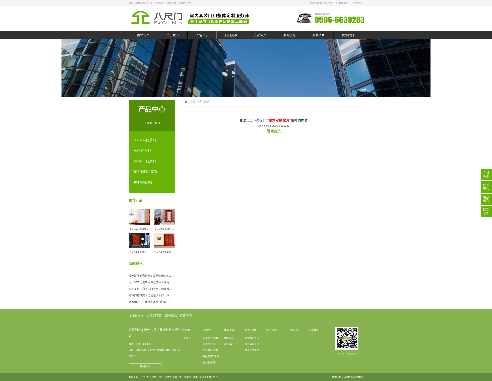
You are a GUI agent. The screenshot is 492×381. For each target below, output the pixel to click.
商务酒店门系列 (145, 172)
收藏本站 (343, 3)
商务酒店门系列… (212, 356)
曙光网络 (171, 315)
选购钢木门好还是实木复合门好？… (150, 301)
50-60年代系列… (211, 338)
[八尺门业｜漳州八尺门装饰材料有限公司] (191, 18)
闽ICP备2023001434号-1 (206, 377)
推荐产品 (136, 200)
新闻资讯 (231, 35)
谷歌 (329, 3)
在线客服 (486, 174)
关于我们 (172, 35)
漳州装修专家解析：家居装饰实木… (150, 275)
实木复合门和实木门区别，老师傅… (150, 288)
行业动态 (228, 344)
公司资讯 (228, 338)
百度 (323, 3)
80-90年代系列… (211, 350)
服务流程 (289, 35)
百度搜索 (186, 315)
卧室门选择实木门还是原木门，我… (150, 295)
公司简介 (186, 338)
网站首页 (143, 35)
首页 (193, 101)
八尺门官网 (154, 315)
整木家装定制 (252, 350)
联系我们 (357, 3)
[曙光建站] (358, 377)
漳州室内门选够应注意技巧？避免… (150, 282)
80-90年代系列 (144, 161)
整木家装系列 (143, 182)
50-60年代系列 (144, 140)
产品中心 (202, 35)
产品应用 (260, 35)
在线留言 (318, 35)
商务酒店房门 (252, 344)
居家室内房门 (252, 338)
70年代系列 (142, 151)
